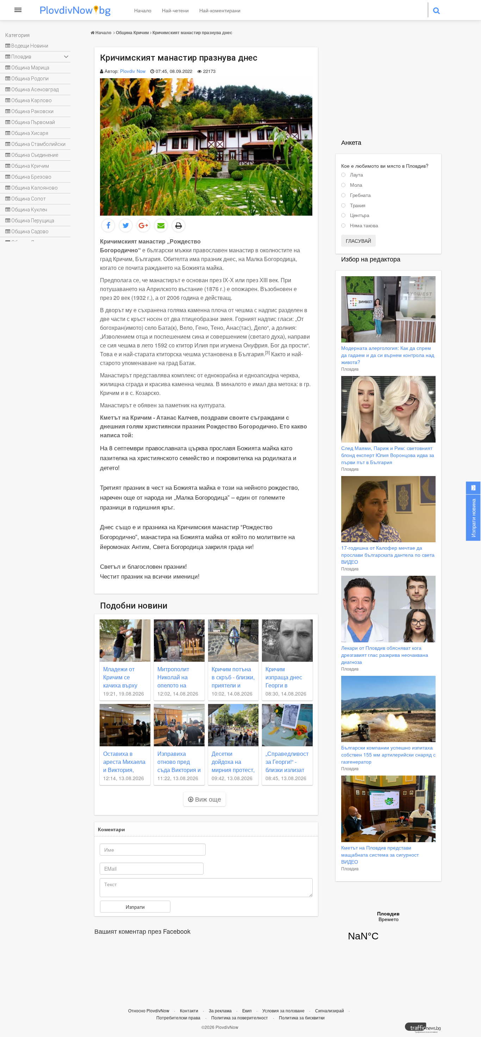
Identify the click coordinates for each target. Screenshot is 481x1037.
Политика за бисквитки (302, 1017)
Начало (142, 10)
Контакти (189, 1010)
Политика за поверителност (239, 1017)
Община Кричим (132, 32)
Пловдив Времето (388, 930)
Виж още (207, 798)
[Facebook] (108, 225)
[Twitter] (125, 225)
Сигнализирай (330, 1010)
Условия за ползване (284, 1010)
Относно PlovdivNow (149, 1010)
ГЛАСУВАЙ (358, 240)
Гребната (360, 195)
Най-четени (175, 10)
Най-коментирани (220, 10)
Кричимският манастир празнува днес (192, 32)
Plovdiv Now (132, 71)
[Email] (161, 225)
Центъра (359, 215)
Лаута (356, 175)
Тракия (358, 205)
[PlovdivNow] (425, 1029)
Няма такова (364, 225)
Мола (356, 185)
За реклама (221, 1010)
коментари (111, 829)
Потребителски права (178, 1017)
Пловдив (349, 369)
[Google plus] (143, 225)
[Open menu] (18, 9)
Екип (247, 1010)
